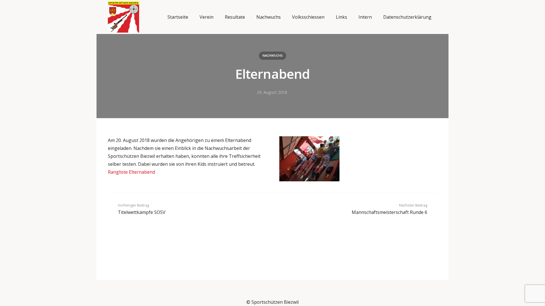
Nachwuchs (273, 55)
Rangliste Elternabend (131, 172)
